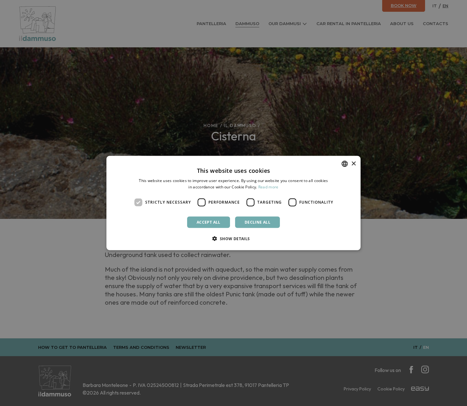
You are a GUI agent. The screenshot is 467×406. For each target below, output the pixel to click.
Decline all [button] (257, 222)
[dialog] (233, 203)
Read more (268, 187)
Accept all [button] (208, 222)
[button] (233, 238)
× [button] (353, 163)
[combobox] (345, 164)
